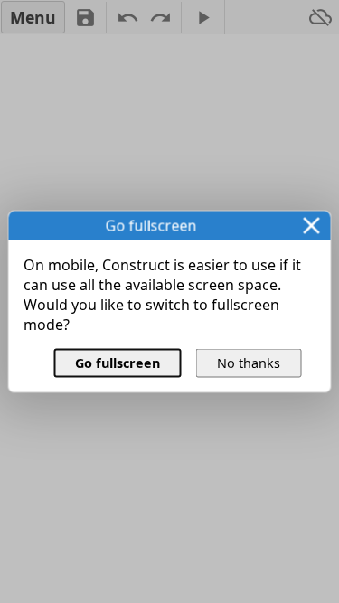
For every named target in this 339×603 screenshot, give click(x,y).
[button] (312, 226)
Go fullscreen (117, 363)
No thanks (248, 363)
